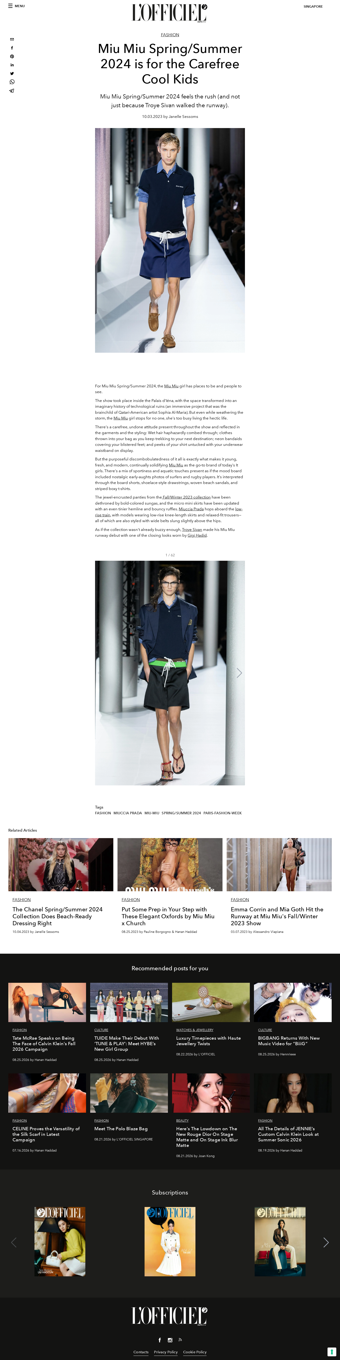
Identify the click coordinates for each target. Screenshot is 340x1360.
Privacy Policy (165, 1352)
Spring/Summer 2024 (181, 813)
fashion (103, 813)
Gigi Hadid (197, 535)
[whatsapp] (12, 82)
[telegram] (12, 91)
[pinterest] (12, 57)
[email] (12, 40)
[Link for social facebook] (160, 1341)
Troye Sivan (192, 529)
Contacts (140, 1352)
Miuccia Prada (191, 509)
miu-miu (152, 813)
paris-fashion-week (223, 813)
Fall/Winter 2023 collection (186, 497)
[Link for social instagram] (170, 1341)
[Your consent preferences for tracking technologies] (332, 1352)
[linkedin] (12, 65)
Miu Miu (171, 386)
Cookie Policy (195, 1352)
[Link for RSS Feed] (180, 1340)
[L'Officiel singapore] (170, 13)
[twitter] (12, 74)
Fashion (170, 34)
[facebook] (12, 48)
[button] (239, 673)
